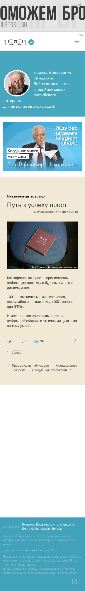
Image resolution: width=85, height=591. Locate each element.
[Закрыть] (80, 5)
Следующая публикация (50, 370)
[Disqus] (42, 450)
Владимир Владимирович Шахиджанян (48, 525)
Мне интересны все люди (26, 196)
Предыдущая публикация (30, 365)
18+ (80, 35)
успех (17, 353)
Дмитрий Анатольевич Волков (42, 529)
